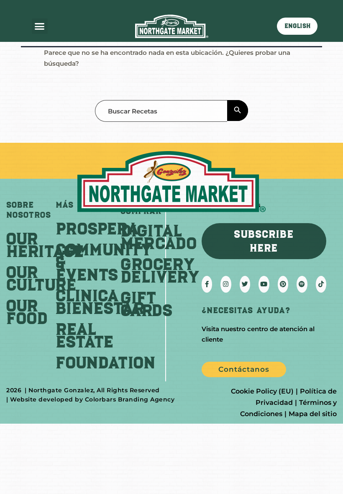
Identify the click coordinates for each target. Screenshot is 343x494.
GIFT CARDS (146, 304)
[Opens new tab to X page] (245, 284)
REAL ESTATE (84, 335)
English (297, 26)
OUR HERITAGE (45, 245)
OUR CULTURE (41, 278)
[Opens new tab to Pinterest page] (283, 284)
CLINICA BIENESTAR (100, 302)
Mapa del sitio (313, 414)
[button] (40, 26)
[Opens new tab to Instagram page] (225, 284)
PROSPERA (97, 229)
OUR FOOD (27, 312)
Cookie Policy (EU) (262, 391)
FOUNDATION (106, 362)
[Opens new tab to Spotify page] (302, 284)
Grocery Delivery (160, 270)
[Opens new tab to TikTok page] (321, 284)
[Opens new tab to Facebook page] (207, 284)
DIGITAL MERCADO (158, 237)
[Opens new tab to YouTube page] (264, 284)
